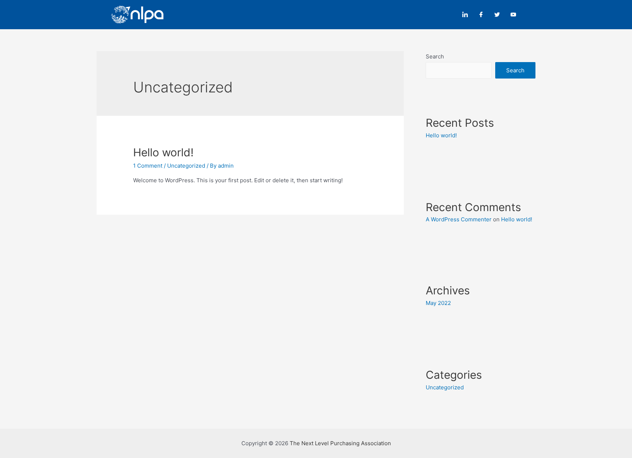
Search (435, 56)
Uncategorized (186, 165)
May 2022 (438, 302)
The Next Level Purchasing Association (340, 443)
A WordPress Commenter (459, 219)
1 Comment (147, 165)
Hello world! (163, 152)
